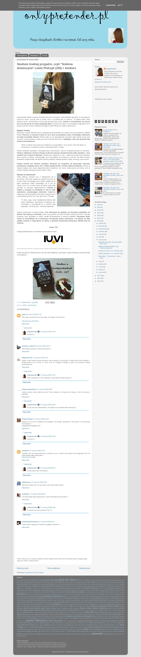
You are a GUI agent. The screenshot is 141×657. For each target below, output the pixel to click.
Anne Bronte (74, 584)
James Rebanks (105, 598)
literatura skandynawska (69, 610)
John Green (29, 602)
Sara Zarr (116, 625)
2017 (99, 275)
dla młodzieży (80, 592)
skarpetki (71, 627)
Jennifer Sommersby (65, 600)
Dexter (35, 592)
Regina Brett (92, 623)
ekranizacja (21, 594)
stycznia (101, 272)
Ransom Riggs (65, 622)
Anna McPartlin (49, 584)
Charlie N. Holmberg (82, 588)
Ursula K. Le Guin (49, 631)
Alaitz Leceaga (24, 582)
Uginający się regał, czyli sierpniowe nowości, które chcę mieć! (113, 189)
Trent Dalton (121, 629)
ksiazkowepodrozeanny (30, 521)
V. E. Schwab (67, 631)
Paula (24, 314)
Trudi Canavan (21, 631)
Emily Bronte (69, 594)
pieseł (75, 618)
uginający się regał (31, 631)
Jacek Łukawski (73, 598)
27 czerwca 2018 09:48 (44, 389)
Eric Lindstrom (108, 594)
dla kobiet (72, 592)
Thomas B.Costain (59, 629)
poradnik (104, 618)
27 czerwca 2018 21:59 (47, 436)
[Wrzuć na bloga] (48, 302)
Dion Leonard (59, 592)
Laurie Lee (66, 606)
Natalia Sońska (31, 616)
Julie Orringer (88, 602)
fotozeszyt (83, 596)
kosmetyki (92, 604)
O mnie (44, 55)
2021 (99, 213)
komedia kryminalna (68, 604)
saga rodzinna (67, 625)
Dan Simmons (81, 590)
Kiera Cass (43, 604)
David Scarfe (116, 590)
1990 (24, 580)
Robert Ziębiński (40, 625)
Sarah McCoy (26, 627)
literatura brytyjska (28, 608)
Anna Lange (41, 584)
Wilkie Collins (41, 634)
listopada (102, 226)
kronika (105, 604)
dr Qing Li (111, 592)
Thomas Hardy (68, 629)
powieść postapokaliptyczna (70, 620)
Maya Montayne (57, 614)
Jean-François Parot (31, 600)
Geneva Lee (108, 596)
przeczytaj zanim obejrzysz (24, 623)
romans (46, 625)
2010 (38, 580)
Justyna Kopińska (96, 602)
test (54, 629)
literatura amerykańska (98, 606)
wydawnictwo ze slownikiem (79, 634)
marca (101, 267)
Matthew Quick (21, 614)
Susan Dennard (114, 627)
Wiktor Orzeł (34, 634)
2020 (99, 215)
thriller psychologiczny (95, 629)
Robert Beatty (21, 625)
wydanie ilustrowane (60, 634)
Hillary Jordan (27, 598)
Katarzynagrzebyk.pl (29, 389)
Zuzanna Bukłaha (21, 635)
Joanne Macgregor (119, 600)
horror (45, 598)
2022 (99, 210)
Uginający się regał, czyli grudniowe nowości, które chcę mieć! (113, 175)
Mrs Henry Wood (111, 614)
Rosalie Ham (53, 625)
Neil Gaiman (38, 616)
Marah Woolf (27, 612)
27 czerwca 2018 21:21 (46, 521)
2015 (99, 281)
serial (40, 627)
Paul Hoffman (33, 618)
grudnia (101, 223)
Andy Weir (25, 584)
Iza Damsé (25, 494)
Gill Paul (113, 596)
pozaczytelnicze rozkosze (115, 621)
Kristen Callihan (99, 604)
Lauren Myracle (59, 606)
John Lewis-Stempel (38, 602)
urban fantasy (40, 631)
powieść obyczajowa (55, 621)
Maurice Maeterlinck (40, 614)
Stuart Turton (106, 627)
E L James (121, 592)
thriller (86, 629)
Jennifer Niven (56, 600)
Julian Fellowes (80, 602)
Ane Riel (31, 584)
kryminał (110, 604)
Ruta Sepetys (60, 625)
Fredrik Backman (100, 596)
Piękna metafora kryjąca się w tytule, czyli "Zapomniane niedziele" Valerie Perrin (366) (113, 159)
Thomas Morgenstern (78, 629)
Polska (100, 618)
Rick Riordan (113, 622)
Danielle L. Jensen (90, 590)
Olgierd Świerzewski (99, 616)
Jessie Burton (103, 600)
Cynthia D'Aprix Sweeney (47, 590)
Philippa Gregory (68, 618)
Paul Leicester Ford (42, 618)
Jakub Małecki (96, 598)
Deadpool (121, 590)
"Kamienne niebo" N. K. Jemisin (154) (110, 251)
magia (122, 610)
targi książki (34, 629)
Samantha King (82, 625)
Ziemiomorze (121, 634)
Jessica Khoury (84, 600)
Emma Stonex (93, 594)
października (103, 229)
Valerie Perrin (76, 631)
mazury (71, 614)
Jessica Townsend (94, 600)
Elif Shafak (36, 594)
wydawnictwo (68, 634)
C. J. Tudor (41, 588)
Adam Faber (99, 580)
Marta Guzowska (80, 612)
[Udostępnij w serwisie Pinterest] (54, 302)
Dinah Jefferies (51, 592)
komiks (87, 604)
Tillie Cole (104, 629)
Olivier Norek (107, 616)
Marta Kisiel (89, 612)
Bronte (113, 586)
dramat (116, 592)
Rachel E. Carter (50, 623)
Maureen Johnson (30, 614)
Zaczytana (25, 450)
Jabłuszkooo (26, 482)
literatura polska (40, 610)
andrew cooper (116, 582)
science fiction (34, 627)
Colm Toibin (28, 590)
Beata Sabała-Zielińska (43, 586)
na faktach (24, 616)
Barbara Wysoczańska (27, 586)
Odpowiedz (25, 324)
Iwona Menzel (57, 598)
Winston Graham (50, 634)
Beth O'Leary (70, 586)
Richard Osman (106, 622)
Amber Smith (84, 582)
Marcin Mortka (44, 612)
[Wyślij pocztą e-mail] (46, 302)
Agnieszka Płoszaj (115, 580)
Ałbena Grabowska (75, 582)
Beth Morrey (63, 586)
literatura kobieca (86, 608)
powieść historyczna (36, 620)
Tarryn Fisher (40, 629)
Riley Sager (120, 623)
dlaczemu (97, 592)
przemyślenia (36, 622)
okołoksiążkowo (88, 616)
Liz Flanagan (100, 610)
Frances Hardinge (90, 596)
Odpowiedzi (28, 328)
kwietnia (101, 264)
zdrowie (115, 634)
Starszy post (84, 568)
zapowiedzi (97, 633)
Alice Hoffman (58, 582)
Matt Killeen (121, 612)
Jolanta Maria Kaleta (63, 602)
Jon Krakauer (73, 602)
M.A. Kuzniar (117, 610)
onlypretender (32, 331)
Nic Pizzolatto (45, 616)
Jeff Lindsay (41, 600)
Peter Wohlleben (60, 618)
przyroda (42, 623)
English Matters (101, 594)
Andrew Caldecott (107, 582)
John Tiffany (54, 602)
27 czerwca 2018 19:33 (39, 482)
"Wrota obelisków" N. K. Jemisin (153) (110, 253)
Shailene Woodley (47, 627)
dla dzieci (66, 592)
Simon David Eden (63, 627)
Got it (120, 5)
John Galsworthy (21, 602)
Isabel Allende (50, 598)
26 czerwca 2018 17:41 (34, 314)
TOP (115, 629)
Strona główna (22, 55)
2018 (24, 305)
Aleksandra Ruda (32, 582)
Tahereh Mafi (27, 629)
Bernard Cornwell (54, 586)
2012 (44, 580)
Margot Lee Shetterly (53, 612)
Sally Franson (74, 625)
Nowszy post (22, 568)
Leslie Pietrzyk (31, 305)
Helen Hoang (20, 598)
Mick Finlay (96, 614)
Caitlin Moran (48, 588)
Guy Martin (121, 596)
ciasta (116, 588)
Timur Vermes (110, 629)
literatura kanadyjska (74, 608)
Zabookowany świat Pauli (30, 321)
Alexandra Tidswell (42, 582)
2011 (41, 580)
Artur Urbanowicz (98, 584)
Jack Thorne (88, 598)
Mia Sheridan (89, 614)
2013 (48, 580)
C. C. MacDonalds (26, 588)
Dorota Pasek (104, 592)
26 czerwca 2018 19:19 (42, 346)
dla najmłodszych (90, 592)
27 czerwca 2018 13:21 (37, 450)
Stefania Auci (85, 627)
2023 (99, 207)
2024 (99, 204)
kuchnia (37, 606)
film (75, 596)
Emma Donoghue (77, 594)
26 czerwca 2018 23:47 (40, 357)
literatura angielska (113, 606)
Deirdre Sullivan (21, 592)
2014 (52, 580)
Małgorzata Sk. (27, 357)
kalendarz (103, 602)
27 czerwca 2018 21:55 (47, 375)
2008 (32, 580)
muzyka (118, 614)
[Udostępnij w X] (50, 302)
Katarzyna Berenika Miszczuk (114, 602)
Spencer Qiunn (77, 627)
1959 (21, 580)
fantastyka (40, 596)
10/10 (18, 580)
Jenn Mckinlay (48, 600)
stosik (100, 627)
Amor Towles (91, 582)
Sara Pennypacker (109, 625)
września (102, 231)
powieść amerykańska (113, 618)
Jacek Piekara (81, 598)
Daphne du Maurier (100, 590)
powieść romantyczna (101, 621)
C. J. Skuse (35, 588)
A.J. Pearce (93, 580)
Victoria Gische (101, 631)
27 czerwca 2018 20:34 (37, 494)
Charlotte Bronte (93, 588)
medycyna (75, 614)
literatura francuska (50, 608)
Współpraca (34, 55)
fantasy (64, 596)
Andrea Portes (98, 582)
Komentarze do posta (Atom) (34, 572)
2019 (99, 218)
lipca (100, 237)
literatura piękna (29, 610)
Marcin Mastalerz (35, 612)
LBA (70, 606)
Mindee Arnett (102, 614)
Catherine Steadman (65, 588)
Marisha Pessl (63, 612)
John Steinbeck (47, 602)
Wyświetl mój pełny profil (103, 82)
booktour (97, 586)
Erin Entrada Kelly (117, 594)
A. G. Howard (85, 580)
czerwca (101, 239)
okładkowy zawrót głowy (75, 616)
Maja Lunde (20, 612)
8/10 (80, 580)
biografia (85, 586)
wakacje (25, 634)
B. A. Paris (116, 584)
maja (100, 261)
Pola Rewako (94, 618)
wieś (29, 634)
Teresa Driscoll (48, 629)
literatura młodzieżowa (100, 608)
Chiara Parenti (102, 588)
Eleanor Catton (29, 594)
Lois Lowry (111, 610)
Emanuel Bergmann (52, 594)
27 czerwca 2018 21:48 (47, 331)
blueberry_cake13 (28, 346)
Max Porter (49, 614)
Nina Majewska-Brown (61, 616)
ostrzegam (121, 616)
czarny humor (66, 590)
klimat (61, 604)
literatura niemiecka (113, 608)
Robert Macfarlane (30, 625)
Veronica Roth (84, 631)
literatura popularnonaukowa (54, 610)
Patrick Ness (25, 618)
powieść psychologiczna (86, 621)
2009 (35, 580)
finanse (78, 596)
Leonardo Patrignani (78, 606)
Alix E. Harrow (66, 582)
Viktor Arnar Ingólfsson (112, 631)
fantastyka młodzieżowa (53, 596)
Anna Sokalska (66, 584)
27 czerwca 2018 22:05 (47, 507)
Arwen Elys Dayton (108, 584)
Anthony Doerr (82, 584)
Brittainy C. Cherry (105, 586)
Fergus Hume (70, 596)
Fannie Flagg (33, 596)
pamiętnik (19, 618)
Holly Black (39, 598)
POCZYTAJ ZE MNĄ (28, 457)
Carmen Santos (56, 588)
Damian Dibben (74, 590)
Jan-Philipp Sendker (115, 598)
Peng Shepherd (51, 618)
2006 (29, 580)
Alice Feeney (50, 582)
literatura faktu (39, 608)
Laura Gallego (51, 606)
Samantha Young (92, 625)
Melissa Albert (82, 614)
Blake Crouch (91, 586)
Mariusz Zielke (71, 612)
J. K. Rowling (65, 598)
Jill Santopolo (111, 600)
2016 (99, 278)
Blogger (86, 652)
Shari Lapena (55, 627)
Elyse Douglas (43, 594)
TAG (22, 629)
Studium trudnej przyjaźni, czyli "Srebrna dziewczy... (108, 247)
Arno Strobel (89, 584)
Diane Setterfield (42, 592)
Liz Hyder (105, 610)
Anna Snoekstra (58, 584)
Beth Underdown (78, 586)
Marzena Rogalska (113, 612)
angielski (36, 584)
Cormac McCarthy (35, 590)
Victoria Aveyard (93, 631)
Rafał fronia (58, 622)
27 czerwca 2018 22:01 (47, 468)
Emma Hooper (85, 594)
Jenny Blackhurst (75, 600)
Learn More (111, 5)
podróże (79, 618)
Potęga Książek (27, 419)
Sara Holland (100, 625)
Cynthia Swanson (58, 590)
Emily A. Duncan (61, 594)
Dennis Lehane (29, 592)
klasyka (56, 604)
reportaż (99, 623)
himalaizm (33, 598)
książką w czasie (21, 606)
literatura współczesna (90, 610)
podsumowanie (86, 618)
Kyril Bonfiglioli (43, 606)
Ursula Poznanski (59, 631)
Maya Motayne (65, 614)
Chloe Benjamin (110, 588)
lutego (101, 269)
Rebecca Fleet (73, 622)
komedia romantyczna (79, 604)
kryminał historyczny (119, 604)
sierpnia (101, 234)
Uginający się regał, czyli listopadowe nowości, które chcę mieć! (112, 145)
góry (117, 596)
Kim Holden (50, 604)
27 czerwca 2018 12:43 (41, 419)
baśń (34, 586)
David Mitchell (108, 590)
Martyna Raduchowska (101, 612)
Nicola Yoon (52, 616)
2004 (27, 580)
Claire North (121, 588)
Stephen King (93, 627)
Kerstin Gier (37, 604)
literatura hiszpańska (62, 608)
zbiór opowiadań (108, 634)
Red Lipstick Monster (83, 622)
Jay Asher (23, 600)
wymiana (89, 634)
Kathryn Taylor (29, 604)
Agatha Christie (106, 580)
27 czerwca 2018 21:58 (47, 404)
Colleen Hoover (21, 590)
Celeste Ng (73, 588)
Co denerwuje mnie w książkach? (110, 130)
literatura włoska (80, 610)
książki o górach (30, 606)
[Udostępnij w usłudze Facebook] (52, 302)
